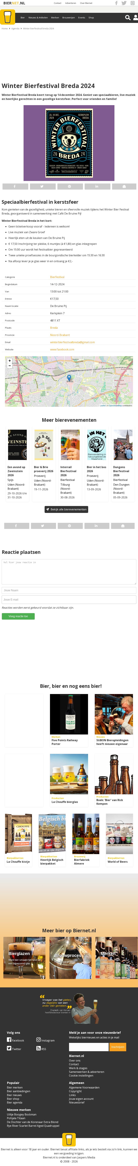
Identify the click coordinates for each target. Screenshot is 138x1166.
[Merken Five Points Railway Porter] (69, 714)
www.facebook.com (62, 349)
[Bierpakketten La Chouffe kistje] (18, 834)
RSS (43, 1049)
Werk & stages (78, 1068)
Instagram (48, 1040)
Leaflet (103, 405)
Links (72, 1095)
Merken (55, 17)
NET (15, 3)
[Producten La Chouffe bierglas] (69, 774)
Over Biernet (86, 3)
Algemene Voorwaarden (84, 1087)
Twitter (16, 1049)
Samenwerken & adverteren (86, 1072)
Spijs (10, 480)
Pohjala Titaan (16, 1118)
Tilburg (65, 484)
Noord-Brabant (60, 335)
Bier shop (13, 1099)
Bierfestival (57, 277)
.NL (22, 3)
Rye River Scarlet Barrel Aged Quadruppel (33, 1126)
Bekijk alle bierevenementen (69, 509)
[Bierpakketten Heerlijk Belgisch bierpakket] (52, 834)
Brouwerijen (68, 17)
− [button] (10, 366)
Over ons (74, 1060)
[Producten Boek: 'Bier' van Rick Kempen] (114, 774)
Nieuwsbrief (76, 1102)
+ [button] (10, 361)
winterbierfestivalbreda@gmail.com (72, 342)
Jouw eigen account (81, 1099)
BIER (7, 3)
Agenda (15, 28)
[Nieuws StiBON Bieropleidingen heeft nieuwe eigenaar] (114, 714)
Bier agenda (14, 1102)
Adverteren (70, 3)
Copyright (75, 1091)
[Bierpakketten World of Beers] (119, 834)
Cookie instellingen (81, 1075)
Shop (91, 17)
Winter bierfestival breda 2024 (38, 28)
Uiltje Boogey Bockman (21, 1114)
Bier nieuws (14, 1095)
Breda (54, 328)
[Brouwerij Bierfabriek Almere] (85, 834)
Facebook (17, 1040)
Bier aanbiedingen (18, 1091)
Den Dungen (121, 484)
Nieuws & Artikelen (38, 17)
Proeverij (39, 476)
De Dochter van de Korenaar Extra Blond (32, 1122)
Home (5, 28)
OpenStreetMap (115, 405)
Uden (11, 484)
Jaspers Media (86, 1157)
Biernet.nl (49, 1157)
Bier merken (15, 1087)
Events (81, 17)
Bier (23, 17)
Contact (57, 3)
